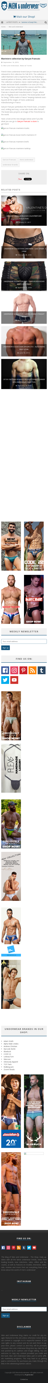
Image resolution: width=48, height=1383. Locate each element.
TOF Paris (8, 1064)
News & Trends (26, 66)
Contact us (24, 1379)
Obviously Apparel (11, 1062)
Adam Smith (8, 1041)
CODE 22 (7, 1054)
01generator (29, 1375)
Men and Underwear (11, 66)
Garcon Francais (9, 160)
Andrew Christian (10, 1046)
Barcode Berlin (10, 1049)
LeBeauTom (9, 1056)
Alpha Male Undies (11, 1044)
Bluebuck (7, 1051)
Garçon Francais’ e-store (27, 121)
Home (3, 27)
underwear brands (10, 165)
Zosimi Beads (9, 1069)
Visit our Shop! (25, 16)
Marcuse (7, 1059)
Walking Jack (9, 1067)
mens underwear (26, 160)
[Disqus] (24, 425)
